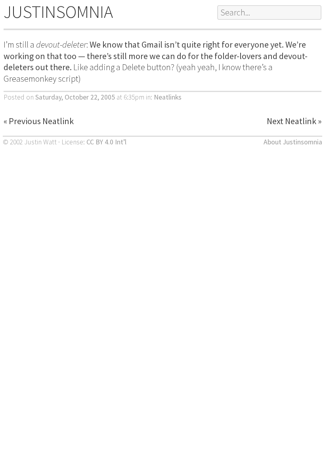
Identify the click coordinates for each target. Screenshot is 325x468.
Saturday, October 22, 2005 (75, 97)
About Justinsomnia (293, 142)
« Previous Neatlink (39, 121)
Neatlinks (168, 97)
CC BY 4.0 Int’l (106, 142)
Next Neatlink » (294, 121)
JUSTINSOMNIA (58, 12)
